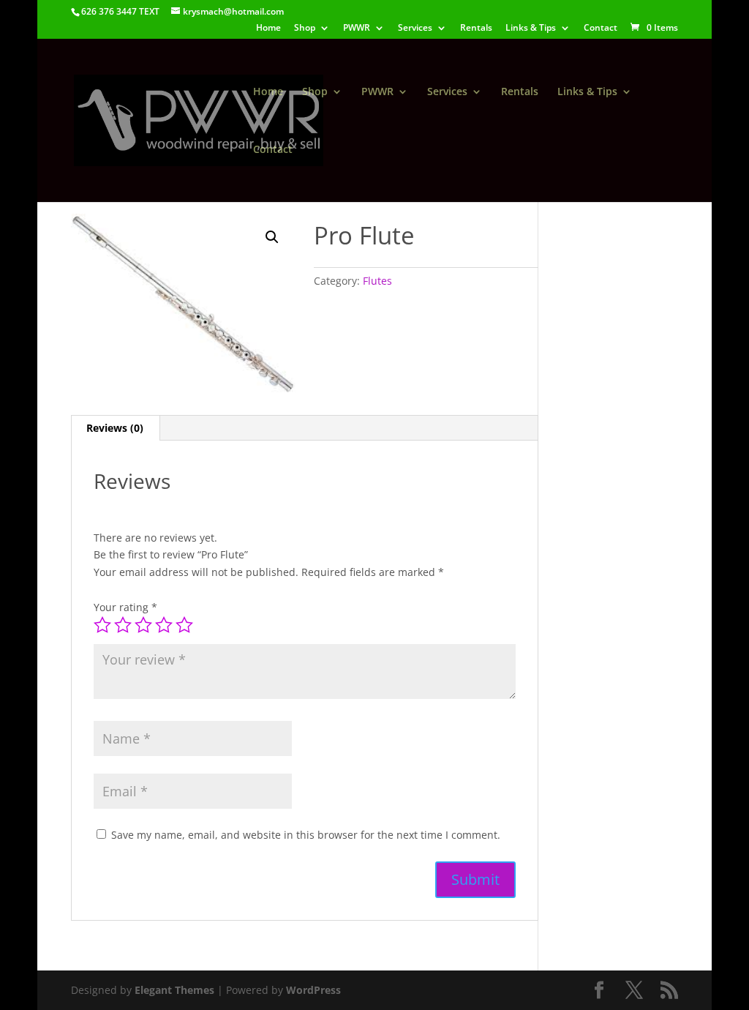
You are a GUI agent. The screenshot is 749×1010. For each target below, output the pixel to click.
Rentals (476, 28)
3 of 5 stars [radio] (143, 625)
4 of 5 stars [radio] (164, 625)
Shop (304, 28)
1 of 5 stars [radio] (102, 625)
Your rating (125, 607)
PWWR (356, 28)
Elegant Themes (174, 990)
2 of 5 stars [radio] (123, 625)
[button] (272, 237)
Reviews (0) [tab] (114, 428)
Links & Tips (530, 28)
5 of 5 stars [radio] (184, 625)
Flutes (377, 281)
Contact (600, 28)
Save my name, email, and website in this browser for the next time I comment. (305, 835)
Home (268, 28)
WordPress (313, 990)
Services (415, 28)
